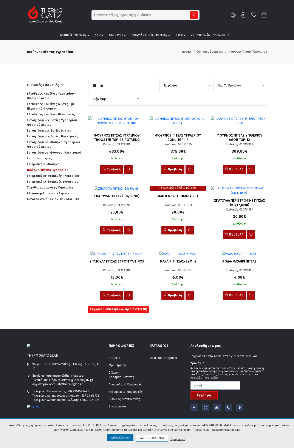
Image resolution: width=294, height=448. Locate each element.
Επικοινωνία (117, 406)
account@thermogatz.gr (66, 384)
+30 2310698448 (78, 391)
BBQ (98, 35)
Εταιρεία (114, 358)
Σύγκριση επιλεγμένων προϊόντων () (118, 309)
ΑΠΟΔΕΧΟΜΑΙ (120, 437)
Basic (179, 35)
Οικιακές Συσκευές (73, 35)
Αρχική (187, 51)
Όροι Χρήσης (118, 365)
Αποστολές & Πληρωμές (125, 384)
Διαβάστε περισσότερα (226, 429)
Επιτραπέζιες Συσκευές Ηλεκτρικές (53, 176)
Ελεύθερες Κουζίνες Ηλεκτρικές (51, 114)
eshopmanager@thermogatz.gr (63, 375)
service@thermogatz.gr (77, 380)
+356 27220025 (89, 400)
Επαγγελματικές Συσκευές (149, 35)
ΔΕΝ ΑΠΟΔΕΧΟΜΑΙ (152, 437)
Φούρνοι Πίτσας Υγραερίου (247, 51)
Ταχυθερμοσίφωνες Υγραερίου (50, 187)
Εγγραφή (204, 395)
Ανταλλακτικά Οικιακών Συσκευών (53, 199)
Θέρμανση (116, 35)
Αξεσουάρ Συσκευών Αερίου (48, 193)
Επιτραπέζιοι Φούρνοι (43, 164)
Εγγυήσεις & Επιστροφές (126, 392)
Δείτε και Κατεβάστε (163, 358)
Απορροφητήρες (39, 158)
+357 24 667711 (90, 396)
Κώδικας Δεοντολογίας (124, 399)
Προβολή (113, 169)
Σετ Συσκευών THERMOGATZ (210, 35)
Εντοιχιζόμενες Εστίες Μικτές (49, 130)
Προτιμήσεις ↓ (177, 439)
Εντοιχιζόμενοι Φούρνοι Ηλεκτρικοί (54, 152)
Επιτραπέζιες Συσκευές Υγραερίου (53, 182)
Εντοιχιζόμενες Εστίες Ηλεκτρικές (52, 136)
